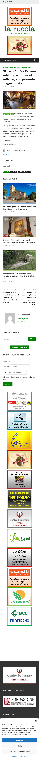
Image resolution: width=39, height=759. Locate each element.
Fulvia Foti (12, 67)
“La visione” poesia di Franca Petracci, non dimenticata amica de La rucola (19, 208)
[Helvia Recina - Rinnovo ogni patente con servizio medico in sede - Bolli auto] (19, 429)
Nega (19, 746)
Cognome (6, 367)
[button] (36, 721)
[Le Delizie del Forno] (19, 508)
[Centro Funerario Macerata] (19, 683)
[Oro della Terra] (19, 605)
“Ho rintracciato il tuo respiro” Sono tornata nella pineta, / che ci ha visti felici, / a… (19, 275)
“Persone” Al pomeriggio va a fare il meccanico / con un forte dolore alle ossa (19, 241)
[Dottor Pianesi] (19, 547)
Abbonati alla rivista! (19, 347)
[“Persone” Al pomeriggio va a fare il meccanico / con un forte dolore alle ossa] (19, 238)
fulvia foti (13, 171)
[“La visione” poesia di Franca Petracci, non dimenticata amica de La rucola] (19, 204)
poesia (28, 171)
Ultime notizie (26, 67)
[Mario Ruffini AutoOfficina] (19, 488)
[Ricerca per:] (19, 339)
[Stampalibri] (19, 25)
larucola (20, 87)
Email (5, 372)
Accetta (19, 740)
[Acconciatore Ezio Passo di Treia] (19, 449)
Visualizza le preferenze (19, 752)
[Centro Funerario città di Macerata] (19, 527)
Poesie (19, 67)
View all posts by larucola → (23, 320)
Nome (5, 361)
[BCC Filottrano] (19, 625)
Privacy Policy (23, 756)
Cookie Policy (14, 756)
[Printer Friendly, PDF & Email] (8, 114)
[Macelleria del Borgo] (19, 410)
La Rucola (21, 171)
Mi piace (6, 154)
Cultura (5, 67)
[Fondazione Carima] (19, 707)
